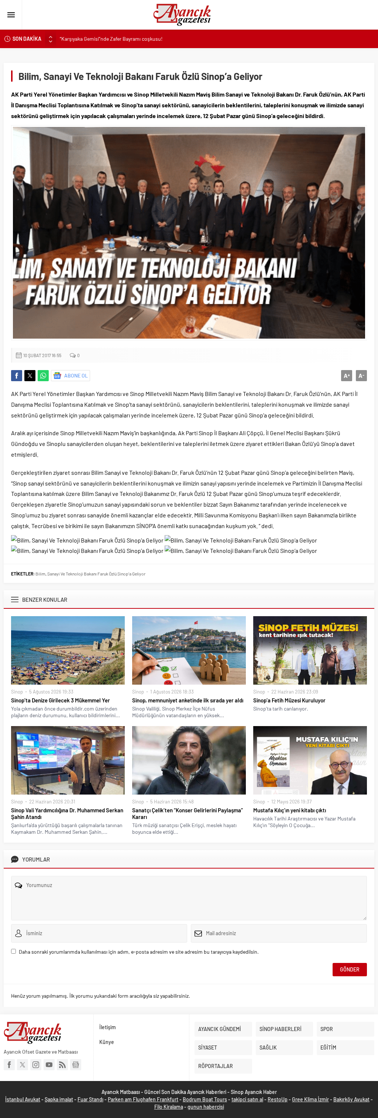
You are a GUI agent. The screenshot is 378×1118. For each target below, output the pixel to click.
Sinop (17, 692)
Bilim (40, 573)
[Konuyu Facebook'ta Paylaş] (16, 375)
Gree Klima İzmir (310, 1099)
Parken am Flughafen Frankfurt (143, 1099)
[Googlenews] (75, 1064)
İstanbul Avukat (22, 1099)
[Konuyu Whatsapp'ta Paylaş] (43, 375)
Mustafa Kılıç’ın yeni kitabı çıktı (289, 810)
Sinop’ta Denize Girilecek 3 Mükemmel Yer (60, 700)
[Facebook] (9, 1064)
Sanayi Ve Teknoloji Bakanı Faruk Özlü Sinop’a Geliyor (96, 573)
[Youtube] (49, 1064)
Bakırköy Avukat (351, 1099)
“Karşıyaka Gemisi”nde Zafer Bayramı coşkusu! (111, 39)
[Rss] (62, 1064)
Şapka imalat (59, 1099)
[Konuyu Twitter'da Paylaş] (29, 375)
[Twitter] (22, 1064)
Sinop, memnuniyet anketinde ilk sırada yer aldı (187, 700)
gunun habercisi (206, 1107)
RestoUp (278, 1099)
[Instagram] (35, 1064)
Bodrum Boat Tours (205, 1099)
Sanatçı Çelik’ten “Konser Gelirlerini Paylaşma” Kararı (187, 813)
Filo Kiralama (168, 1107)
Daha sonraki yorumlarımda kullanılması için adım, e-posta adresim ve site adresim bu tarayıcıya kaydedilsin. (139, 952)
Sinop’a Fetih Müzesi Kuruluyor (289, 700)
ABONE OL (76, 375)
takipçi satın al (247, 1099)
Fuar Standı (90, 1099)
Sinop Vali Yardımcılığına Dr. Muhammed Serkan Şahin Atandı (67, 813)
